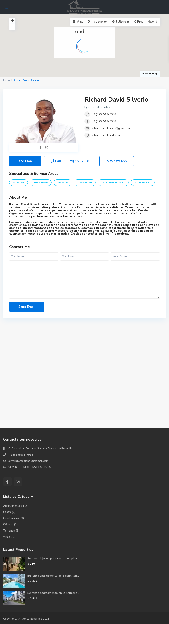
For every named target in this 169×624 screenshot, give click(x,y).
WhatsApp (118, 161)
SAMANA (18, 182)
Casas (7, 512)
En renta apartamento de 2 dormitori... (53, 576)
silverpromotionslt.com (106, 135)
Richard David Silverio (116, 99)
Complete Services (113, 182)
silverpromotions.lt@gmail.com (111, 128)
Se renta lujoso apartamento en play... (53, 559)
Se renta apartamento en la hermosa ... (53, 593)
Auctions (62, 182)
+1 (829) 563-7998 (104, 114)
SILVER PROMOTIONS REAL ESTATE (31, 467)
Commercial (85, 182)
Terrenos (9, 531)
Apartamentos (12, 506)
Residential (41, 182)
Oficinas (8, 524)
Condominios (11, 518)
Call (71, 161)
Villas (6, 537)
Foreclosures (142, 182)
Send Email (25, 161)
